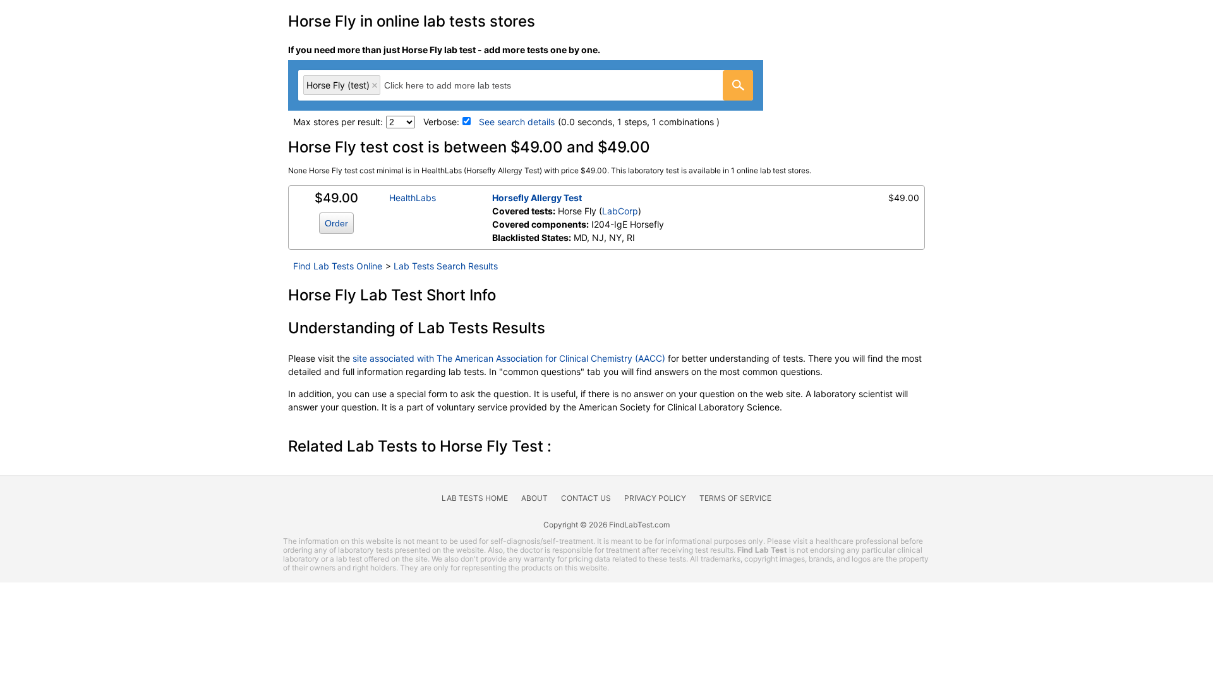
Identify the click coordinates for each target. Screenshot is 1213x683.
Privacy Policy (655, 498)
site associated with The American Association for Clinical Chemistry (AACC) (509, 358)
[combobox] (525, 85)
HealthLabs (412, 197)
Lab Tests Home (475, 498)
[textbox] (461, 85)
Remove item (374, 85)
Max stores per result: (338, 121)
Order (336, 223)
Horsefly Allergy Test (537, 197)
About (534, 498)
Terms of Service (735, 498)
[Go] (738, 85)
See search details (517, 121)
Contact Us (586, 498)
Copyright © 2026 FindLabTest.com (606, 524)
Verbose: (441, 121)
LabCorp (620, 211)
